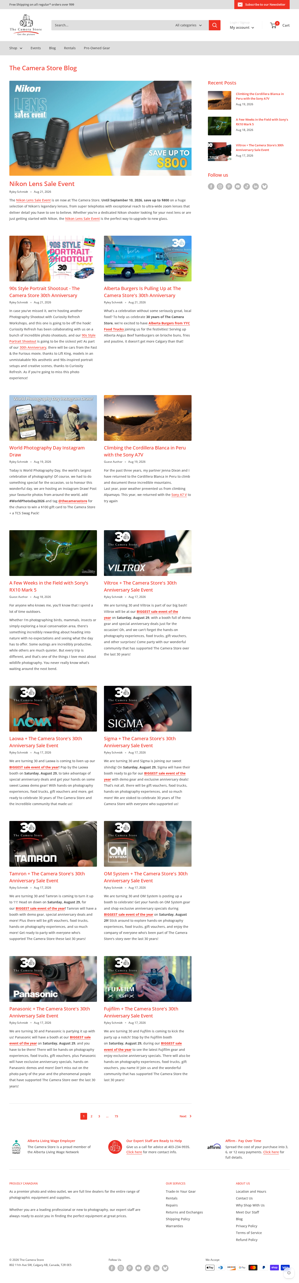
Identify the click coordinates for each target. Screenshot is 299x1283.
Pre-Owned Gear (97, 48)
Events (36, 48)
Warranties (174, 1226)
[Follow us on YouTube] (238, 186)
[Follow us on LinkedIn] (255, 186)
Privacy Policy (246, 1226)
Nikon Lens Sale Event (42, 183)
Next (183, 1116)
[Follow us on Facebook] (211, 186)
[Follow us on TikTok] (246, 186)
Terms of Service (249, 1232)
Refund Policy (246, 1239)
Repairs (172, 1205)
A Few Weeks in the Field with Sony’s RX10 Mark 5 (262, 121)
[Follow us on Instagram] (220, 186)
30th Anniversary (33, 347)
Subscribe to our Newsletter (265, 4)
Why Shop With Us (250, 1205)
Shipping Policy (178, 1219)
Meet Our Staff (247, 1212)
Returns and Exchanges (184, 1212)
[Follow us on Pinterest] (229, 186)
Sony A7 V (179, 494)
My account (240, 27)
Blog (52, 48)
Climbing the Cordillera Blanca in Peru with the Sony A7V (260, 96)
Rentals (70, 48)
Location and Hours (251, 1191)
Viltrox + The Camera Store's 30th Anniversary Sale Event (260, 147)
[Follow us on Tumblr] (264, 186)
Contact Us (244, 1198)
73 (116, 1116)
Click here (134, 1152)
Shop (13, 48)
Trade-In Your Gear (181, 1191)
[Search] (215, 25)
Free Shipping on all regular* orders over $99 (41, 4)
